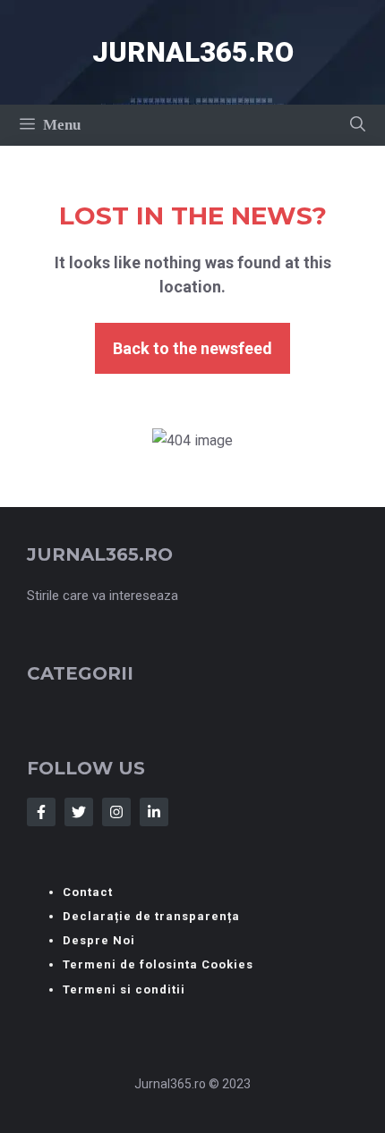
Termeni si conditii (124, 989)
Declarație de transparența (151, 916)
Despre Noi (99, 940)
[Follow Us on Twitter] (78, 812)
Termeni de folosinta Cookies (158, 964)
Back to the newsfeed (192, 348)
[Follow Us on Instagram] (116, 812)
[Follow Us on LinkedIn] (154, 812)
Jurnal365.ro (193, 52)
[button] (357, 125)
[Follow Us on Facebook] (41, 812)
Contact (88, 892)
